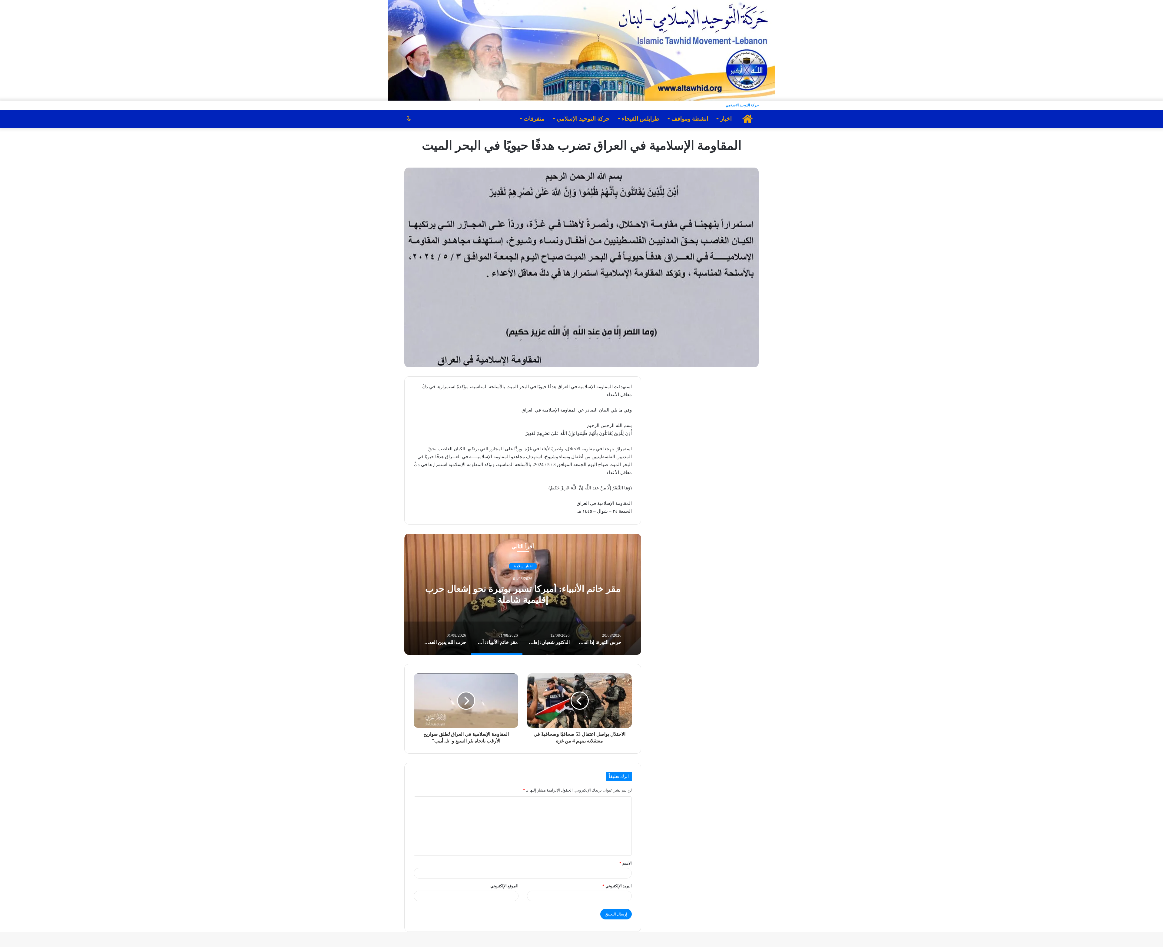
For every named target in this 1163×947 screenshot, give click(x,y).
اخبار (726, 118)
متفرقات (534, 118)
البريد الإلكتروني (617, 886)
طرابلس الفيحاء (640, 118)
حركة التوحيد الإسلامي (583, 118)
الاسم (625, 863)
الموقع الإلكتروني (504, 886)
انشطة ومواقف (689, 118)
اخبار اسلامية (522, 566)
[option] (522, 594)
